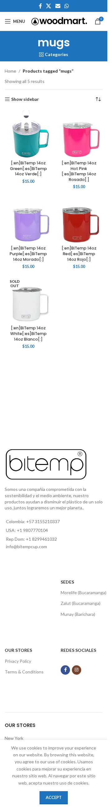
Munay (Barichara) (78, 614)
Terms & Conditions (24, 671)
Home (10, 71)
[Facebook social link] (40, 6)
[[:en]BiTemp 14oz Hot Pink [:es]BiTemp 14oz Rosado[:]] (79, 134)
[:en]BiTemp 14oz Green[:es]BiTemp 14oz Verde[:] (28, 168)
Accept (54, 797)
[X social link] (48, 6)
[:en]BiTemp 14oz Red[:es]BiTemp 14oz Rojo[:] (79, 253)
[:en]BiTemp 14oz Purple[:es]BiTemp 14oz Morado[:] (28, 253)
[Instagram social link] (76, 670)
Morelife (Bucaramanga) (83, 592)
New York (14, 738)
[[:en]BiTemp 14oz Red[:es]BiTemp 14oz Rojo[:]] (79, 220)
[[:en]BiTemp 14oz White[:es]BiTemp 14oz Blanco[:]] (28, 299)
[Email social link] (57, 6)
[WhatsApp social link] (66, 6)
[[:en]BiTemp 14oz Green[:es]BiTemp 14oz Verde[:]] (28, 134)
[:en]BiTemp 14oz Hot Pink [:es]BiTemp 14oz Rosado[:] (79, 171)
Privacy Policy (18, 661)
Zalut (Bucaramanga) (80, 603)
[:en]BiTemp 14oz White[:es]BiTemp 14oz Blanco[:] (28, 333)
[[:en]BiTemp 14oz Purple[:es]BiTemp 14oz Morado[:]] (28, 220)
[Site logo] (59, 20)
